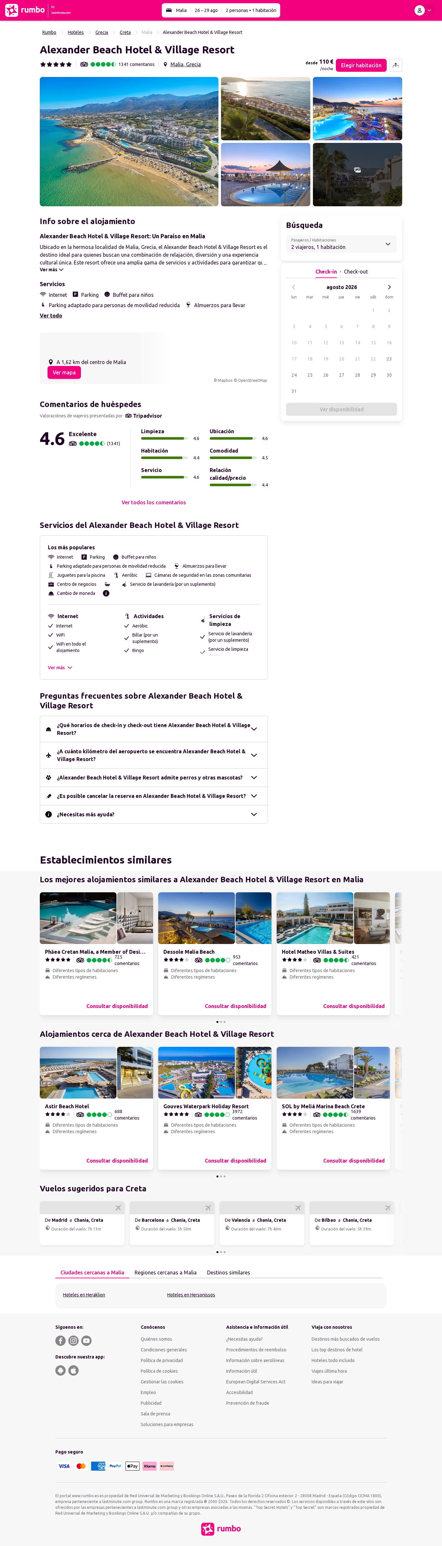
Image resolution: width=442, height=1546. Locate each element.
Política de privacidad (162, 1360)
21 (357, 358)
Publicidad (151, 1403)
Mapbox (225, 380)
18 (310, 358)
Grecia (101, 32)
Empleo (148, 1392)
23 (389, 358)
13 (341, 342)
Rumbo (49, 32)
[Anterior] (293, 287)
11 (310, 342)
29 (373, 375)
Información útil (241, 1371)
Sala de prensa (155, 1413)
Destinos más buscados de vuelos (346, 1339)
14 (357, 342)
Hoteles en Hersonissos (191, 1294)
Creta (125, 32)
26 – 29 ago (206, 10)
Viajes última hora (329, 1371)
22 (373, 358)
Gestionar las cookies (162, 1381)
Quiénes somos (156, 1339)
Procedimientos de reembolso (256, 1349)
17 (294, 358)
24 (294, 375)
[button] (129, 141)
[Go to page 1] (217, 1022)
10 (294, 342)
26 (325, 375)
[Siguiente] (389, 287)
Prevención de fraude (247, 1403)
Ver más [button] (56, 667)
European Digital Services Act (255, 1381)
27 (341, 375)
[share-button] (395, 65)
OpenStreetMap (252, 380)
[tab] (92, 1272)
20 (341, 358)
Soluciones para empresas (167, 1424)
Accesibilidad (239, 1392)
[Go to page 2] (221, 1022)
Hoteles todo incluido (333, 1360)
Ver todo (51, 315)
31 (294, 391)
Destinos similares (228, 1272)
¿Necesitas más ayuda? (86, 814)
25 (310, 375)
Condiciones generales (164, 1349)
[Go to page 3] (225, 1022)
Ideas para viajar (327, 1381)
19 (325, 358)
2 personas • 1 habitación (251, 10)
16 (389, 342)
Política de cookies (159, 1371)
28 (357, 375)
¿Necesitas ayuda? (244, 1339)
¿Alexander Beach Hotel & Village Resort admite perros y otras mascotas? (150, 777)
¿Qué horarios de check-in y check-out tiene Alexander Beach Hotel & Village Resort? (153, 729)
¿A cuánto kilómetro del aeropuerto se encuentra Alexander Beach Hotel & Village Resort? (151, 755)
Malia (181, 10)
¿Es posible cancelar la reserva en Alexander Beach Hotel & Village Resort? (151, 796)
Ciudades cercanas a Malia (92, 1272)
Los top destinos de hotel (337, 1349)
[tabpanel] (221, 1295)
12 (325, 342)
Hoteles (76, 32)
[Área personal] (424, 10)
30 (389, 375)
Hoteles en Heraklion (84, 1294)
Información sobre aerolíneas (255, 1360)
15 (373, 342)
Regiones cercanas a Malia (166, 1272)
